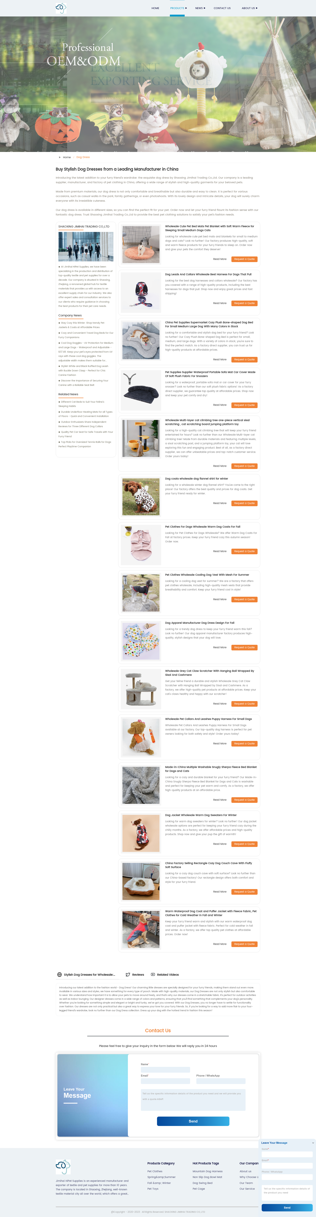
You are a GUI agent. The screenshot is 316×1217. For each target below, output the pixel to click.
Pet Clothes (154, 1171)
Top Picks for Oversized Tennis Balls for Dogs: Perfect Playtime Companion (85, 444)
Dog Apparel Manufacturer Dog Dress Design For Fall (199, 623)
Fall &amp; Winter (159, 1183)
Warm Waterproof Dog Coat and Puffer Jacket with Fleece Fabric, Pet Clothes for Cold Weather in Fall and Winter (211, 913)
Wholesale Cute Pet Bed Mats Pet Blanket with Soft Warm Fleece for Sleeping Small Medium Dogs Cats (209, 228)
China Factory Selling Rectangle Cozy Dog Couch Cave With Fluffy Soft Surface (208, 865)
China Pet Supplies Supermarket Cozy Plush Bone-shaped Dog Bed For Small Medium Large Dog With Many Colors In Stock (209, 324)
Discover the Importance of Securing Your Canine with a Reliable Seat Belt (83, 383)
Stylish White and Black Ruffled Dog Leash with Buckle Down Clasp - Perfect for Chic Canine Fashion (83, 370)
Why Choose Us (250, 1177)
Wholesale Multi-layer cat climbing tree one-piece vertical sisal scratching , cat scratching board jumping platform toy (207, 422)
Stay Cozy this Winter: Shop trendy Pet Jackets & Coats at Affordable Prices (81, 325)
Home (155, 8)
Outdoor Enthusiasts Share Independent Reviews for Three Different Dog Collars (82, 424)
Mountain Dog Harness (208, 1171)
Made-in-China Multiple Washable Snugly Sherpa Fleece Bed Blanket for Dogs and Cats (211, 769)
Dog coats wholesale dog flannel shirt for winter (196, 479)
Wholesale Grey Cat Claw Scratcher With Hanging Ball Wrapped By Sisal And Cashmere (209, 673)
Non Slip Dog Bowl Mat (207, 1177)
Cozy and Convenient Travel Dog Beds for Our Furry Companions (85, 335)
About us (248, 8)
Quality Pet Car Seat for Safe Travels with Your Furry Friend (85, 434)
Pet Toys (152, 1189)
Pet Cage (199, 1189)
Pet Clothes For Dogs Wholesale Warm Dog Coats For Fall (202, 527)
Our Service (247, 1189)
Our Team (246, 1183)
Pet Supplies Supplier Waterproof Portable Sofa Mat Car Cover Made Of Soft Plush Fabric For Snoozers (210, 374)
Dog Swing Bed (202, 1183)
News (199, 8)
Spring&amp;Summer (161, 1177)
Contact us (222, 8)
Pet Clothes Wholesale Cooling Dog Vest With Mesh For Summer (207, 575)
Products (177, 8)
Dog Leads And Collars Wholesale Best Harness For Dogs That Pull (208, 274)
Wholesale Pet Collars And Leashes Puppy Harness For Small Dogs (208, 719)
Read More (219, 259)
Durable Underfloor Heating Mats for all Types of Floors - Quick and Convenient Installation (85, 414)
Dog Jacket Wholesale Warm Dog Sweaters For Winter (201, 815)
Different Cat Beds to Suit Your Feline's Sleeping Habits (81, 404)
